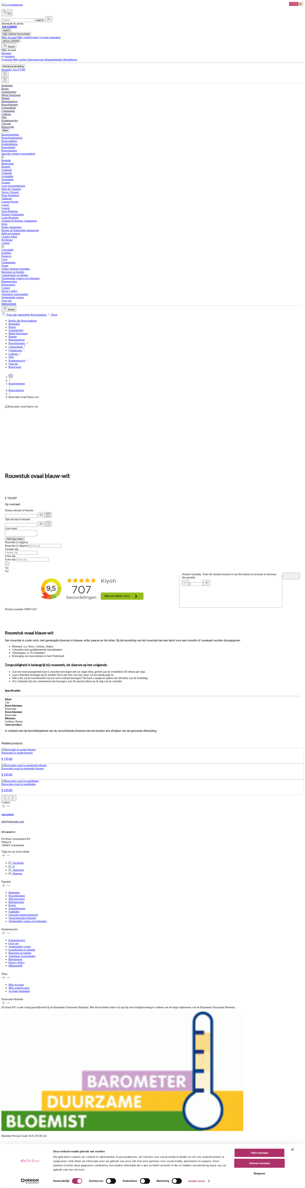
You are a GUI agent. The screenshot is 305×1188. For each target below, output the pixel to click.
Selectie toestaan (259, 1163)
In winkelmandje (291, 576)
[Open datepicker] (48, 515)
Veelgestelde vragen (19, 946)
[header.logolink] (10, 376)
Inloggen (6, 53)
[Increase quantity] (206, 583)
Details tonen (196, 1181)
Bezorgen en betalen (19, 952)
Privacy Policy (16, 962)
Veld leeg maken (14, 539)
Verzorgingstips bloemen (22, 917)
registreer (9, 56)
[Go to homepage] (12, 4)
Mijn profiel (20, 59)
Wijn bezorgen (16, 898)
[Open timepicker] (48, 524)
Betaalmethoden (54, 59)
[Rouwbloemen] (2, 157)
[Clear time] (41, 524)
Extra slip (10, 559)
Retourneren (15, 959)
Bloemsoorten (16, 902)
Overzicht (7, 59)
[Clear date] (41, 515)
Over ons (13, 943)
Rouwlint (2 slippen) (17, 545)
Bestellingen (70, 59)
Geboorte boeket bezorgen (23, 914)
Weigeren (259, 1173)
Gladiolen (13, 911)
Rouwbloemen (16, 895)
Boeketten (14, 892)
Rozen (12, 905)
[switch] (111, 1181)
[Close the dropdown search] (48, 19)
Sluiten (11, 46)
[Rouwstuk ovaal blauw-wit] (21, 406)
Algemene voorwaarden (21, 956)
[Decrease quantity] (185, 583)
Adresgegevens (36, 59)
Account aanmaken (50, 37)
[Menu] (4, 74)
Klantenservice (16, 940)
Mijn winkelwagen (27, 37)
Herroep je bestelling (13, 66)
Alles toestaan (259, 1152)
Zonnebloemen (16, 908)
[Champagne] (2, 246)
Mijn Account (9, 37)
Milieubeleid (15, 965)
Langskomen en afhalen (21, 949)
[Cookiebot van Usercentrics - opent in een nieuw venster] (29, 1181)
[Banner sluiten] (292, 1149)
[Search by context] (7, 12)
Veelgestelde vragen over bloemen (27, 921)
